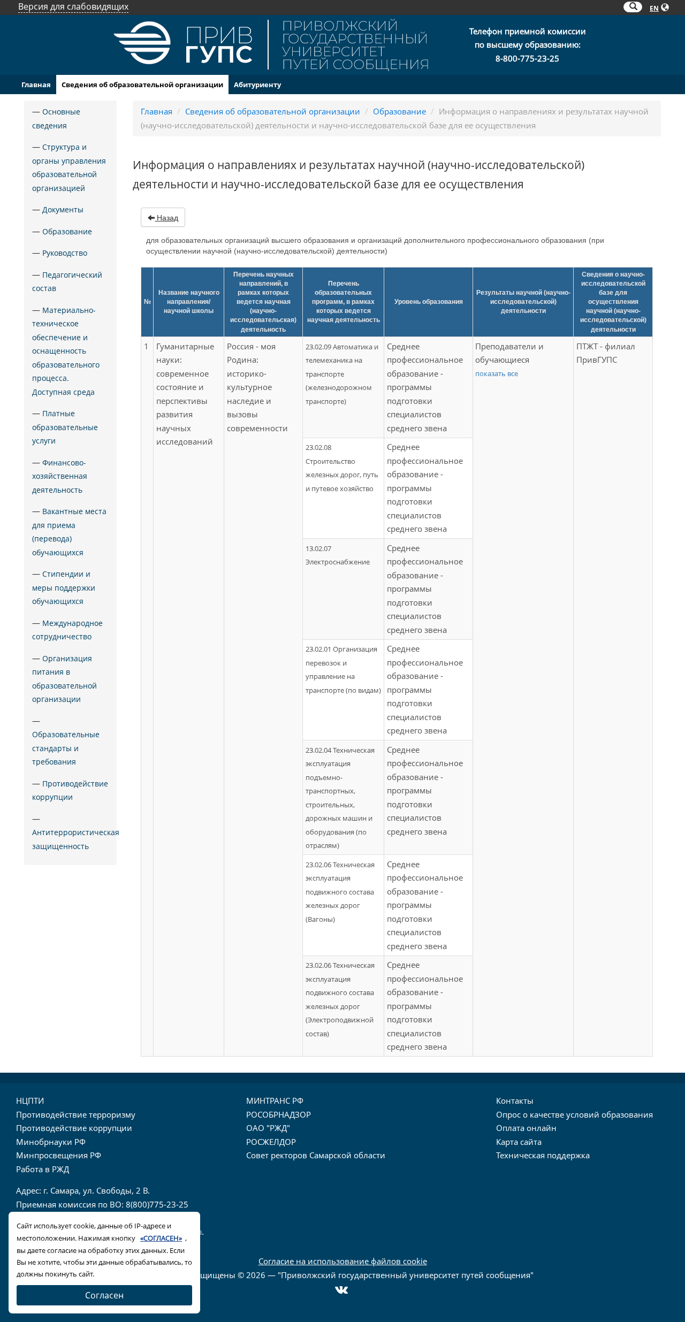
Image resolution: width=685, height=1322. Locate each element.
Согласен (104, 1295)
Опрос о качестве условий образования (574, 1114)
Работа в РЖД (42, 1169)
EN (654, 8)
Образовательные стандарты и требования (66, 748)
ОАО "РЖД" (268, 1127)
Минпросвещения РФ (58, 1155)
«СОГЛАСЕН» (161, 1238)
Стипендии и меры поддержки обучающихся (63, 587)
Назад (166, 217)
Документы (62, 209)
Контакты (515, 1100)
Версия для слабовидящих (73, 6)
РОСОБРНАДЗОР (278, 1114)
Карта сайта (519, 1141)
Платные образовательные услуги (65, 427)
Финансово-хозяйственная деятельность (59, 476)
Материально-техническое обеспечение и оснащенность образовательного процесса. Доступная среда (66, 351)
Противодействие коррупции (74, 1127)
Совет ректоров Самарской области (315, 1155)
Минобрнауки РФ (51, 1141)
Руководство (64, 253)
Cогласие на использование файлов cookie (342, 1261)
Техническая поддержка (543, 1155)
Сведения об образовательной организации (142, 84)
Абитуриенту (257, 84)
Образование (67, 231)
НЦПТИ (30, 1100)
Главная (36, 84)
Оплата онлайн (526, 1127)
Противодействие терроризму (75, 1114)
